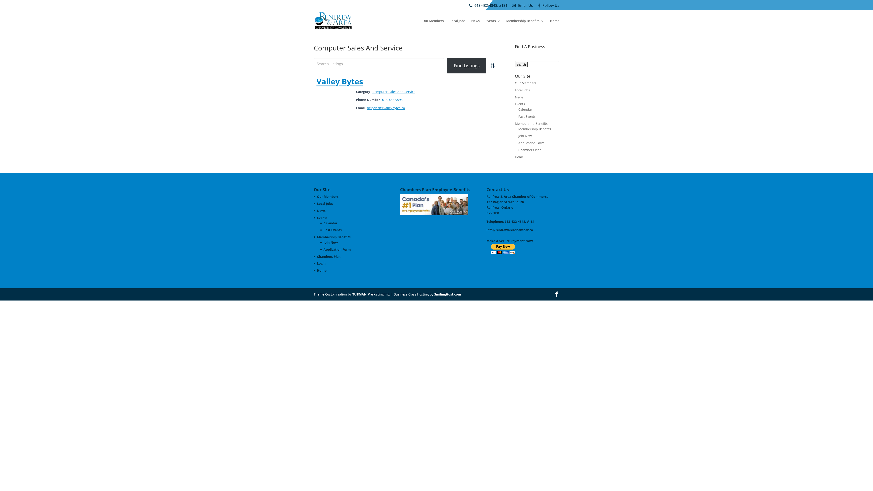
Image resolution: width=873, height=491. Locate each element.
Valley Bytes (339, 81)
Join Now (525, 136)
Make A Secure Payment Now (510, 241)
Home (554, 21)
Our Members (433, 21)
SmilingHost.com (447, 294)
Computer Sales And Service (393, 92)
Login (321, 263)
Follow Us (550, 5)
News (475, 21)
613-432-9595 (392, 100)
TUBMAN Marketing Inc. (371, 294)
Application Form (531, 143)
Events (491, 21)
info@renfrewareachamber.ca (510, 230)
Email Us (525, 5)
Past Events (527, 116)
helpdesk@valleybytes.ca (386, 108)
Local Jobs (457, 21)
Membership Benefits (522, 21)
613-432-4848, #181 (490, 5)
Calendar (525, 109)
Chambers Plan (530, 150)
